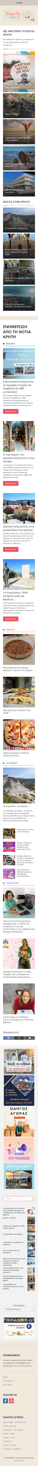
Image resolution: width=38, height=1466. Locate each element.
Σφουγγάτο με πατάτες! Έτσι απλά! (17, 711)
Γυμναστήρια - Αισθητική (12, 1449)
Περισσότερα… (10, 411)
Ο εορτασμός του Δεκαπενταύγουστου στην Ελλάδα (19, 458)
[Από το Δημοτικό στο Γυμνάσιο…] (31, 1253)
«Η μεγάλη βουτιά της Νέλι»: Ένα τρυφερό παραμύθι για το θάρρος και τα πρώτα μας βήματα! (18, 80)
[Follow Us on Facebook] (5, 1400)
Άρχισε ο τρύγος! (12, 114)
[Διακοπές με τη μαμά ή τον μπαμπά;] (31, 1245)
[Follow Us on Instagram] (11, 1400)
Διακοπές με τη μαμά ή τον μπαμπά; (17, 164)
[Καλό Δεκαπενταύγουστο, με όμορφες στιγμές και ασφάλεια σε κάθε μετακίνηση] (31, 1262)
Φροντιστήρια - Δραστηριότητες (14, 1422)
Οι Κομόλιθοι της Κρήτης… (16, 228)
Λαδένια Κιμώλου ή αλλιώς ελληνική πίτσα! (16, 754)
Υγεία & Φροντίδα (9, 1426)
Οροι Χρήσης (7, 1385)
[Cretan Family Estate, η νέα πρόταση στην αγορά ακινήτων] (31, 1271)
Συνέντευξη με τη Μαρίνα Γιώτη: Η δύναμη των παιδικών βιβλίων (18, 1020)
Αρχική (5, 1377)
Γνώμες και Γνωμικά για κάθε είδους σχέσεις (18, 138)
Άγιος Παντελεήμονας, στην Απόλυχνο (17, 279)
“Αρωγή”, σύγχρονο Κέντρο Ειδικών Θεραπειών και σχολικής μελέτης (24, 846)
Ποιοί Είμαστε (8, 1381)
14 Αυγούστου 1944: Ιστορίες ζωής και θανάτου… (15, 596)
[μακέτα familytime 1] (19, 1105)
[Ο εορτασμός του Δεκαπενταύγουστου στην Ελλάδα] (31, 1287)
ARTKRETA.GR (19, 1460)
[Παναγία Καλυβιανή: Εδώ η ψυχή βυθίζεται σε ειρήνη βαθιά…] (31, 1279)
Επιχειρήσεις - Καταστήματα (13, 1430)
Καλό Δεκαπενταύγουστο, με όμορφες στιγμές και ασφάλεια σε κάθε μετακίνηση (18, 387)
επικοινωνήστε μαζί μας (22, 1366)
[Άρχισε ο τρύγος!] (31, 1221)
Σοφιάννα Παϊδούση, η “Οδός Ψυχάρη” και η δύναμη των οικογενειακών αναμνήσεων (17, 974)
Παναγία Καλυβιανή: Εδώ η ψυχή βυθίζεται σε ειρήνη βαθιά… (16, 252)
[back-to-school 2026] (19, 1074)
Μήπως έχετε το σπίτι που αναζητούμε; (25, 830)
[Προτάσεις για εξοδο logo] (19, 1189)
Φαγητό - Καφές (9, 1434)
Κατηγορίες (19, 1305)
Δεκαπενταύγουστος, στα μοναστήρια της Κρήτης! (18, 528)
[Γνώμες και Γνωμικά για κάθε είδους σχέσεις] (31, 1229)
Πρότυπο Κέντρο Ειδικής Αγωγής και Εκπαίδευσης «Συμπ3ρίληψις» (24, 873)
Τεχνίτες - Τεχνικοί (10, 1445)
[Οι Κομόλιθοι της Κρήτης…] (31, 1237)
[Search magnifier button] (32, 1198)
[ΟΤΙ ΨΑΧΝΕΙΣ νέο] (19, 1162)
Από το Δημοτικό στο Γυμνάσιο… (14, 190)
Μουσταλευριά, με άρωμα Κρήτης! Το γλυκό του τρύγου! (17, 669)
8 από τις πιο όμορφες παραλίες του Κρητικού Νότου (18, 305)
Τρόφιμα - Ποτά (8, 1437)
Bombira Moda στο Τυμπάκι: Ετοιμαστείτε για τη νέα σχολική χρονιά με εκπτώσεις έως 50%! (25, 860)
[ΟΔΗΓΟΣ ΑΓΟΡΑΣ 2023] (19, 1136)
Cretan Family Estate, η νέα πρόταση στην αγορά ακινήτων (13, 1270)
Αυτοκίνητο (7, 1441)
